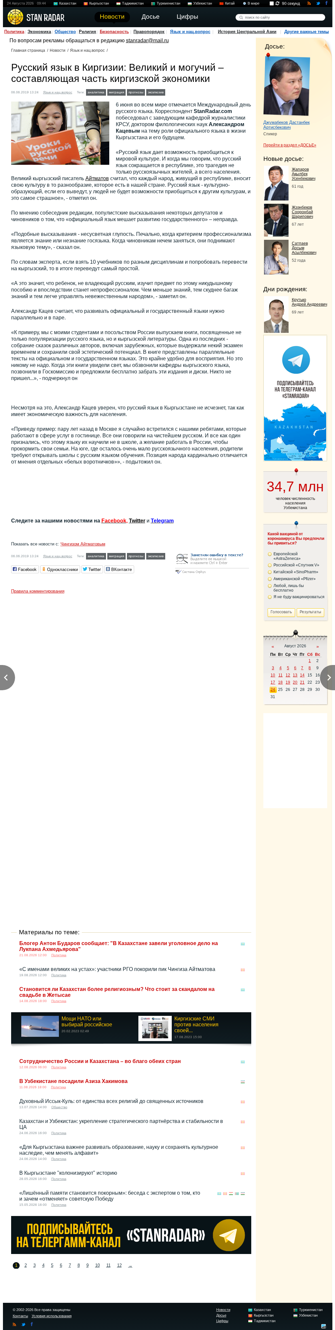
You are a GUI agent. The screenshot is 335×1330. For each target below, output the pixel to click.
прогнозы (136, 92)
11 (108, 1265)
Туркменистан (168, 3)
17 (273, 682)
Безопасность (114, 31)
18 (280, 682)
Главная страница (28, 50)
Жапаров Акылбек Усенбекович (303, 174)
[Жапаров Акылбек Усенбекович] (276, 198)
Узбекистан (202, 3)
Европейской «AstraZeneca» (287, 556)
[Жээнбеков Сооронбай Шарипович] (276, 235)
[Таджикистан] (231, 1193)
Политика (14, 31)
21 (302, 682)
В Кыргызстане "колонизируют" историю (68, 1173)
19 (288, 682)
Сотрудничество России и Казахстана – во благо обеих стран (100, 1061)
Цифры (222, 1321)
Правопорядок (149, 31)
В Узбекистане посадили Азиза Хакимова (73, 1081)
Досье (221, 1315)
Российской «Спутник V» (296, 565)
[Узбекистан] (243, 1081)
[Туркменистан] (237, 1193)
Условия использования (52, 1316)
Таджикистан (133, 3)
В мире (253, 3)
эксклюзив (156, 92)
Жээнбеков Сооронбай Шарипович (302, 212)
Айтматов (97, 178)
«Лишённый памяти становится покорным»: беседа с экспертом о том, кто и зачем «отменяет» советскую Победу (109, 1196)
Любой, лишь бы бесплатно (288, 588)
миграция (116, 92)
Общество (65, 31)
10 (97, 1265)
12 (119, 1265)
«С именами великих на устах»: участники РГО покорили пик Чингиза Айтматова (117, 969)
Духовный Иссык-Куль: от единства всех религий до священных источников (111, 1101)
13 (295, 675)
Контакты (20, 1316)
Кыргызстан (99, 3)
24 (273, 689)
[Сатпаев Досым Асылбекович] (276, 273)
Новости (57, 50)
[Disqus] (131, 679)
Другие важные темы (306, 31)
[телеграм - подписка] (295, 459)
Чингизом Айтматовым (83, 544)
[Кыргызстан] (171, 91)
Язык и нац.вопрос (190, 31)
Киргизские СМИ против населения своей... (196, 1024)
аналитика (96, 92)
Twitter (137, 520)
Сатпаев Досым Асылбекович (304, 248)
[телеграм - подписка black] (131, 1252)
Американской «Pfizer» (294, 579)
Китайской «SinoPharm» (295, 572)
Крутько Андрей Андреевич (309, 302)
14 (302, 675)
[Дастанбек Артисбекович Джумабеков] (286, 84)
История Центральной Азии (247, 31)
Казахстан (67, 3)
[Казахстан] (243, 943)
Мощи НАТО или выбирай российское (87, 1021)
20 (295, 682)
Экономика (39, 31)
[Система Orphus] (212, 574)
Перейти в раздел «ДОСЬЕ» (289, 145)
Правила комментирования (37, 591)
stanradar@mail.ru (147, 40)
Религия (87, 31)
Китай (230, 3)
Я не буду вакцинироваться (299, 597)
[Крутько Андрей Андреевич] (276, 331)
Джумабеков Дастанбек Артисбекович (286, 125)
